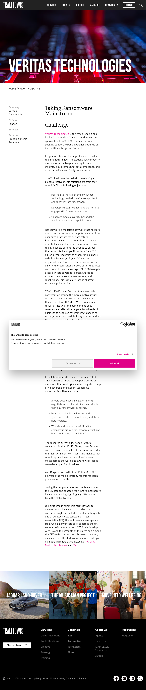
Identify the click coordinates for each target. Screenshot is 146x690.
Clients (66, 5)
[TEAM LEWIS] (13, 5)
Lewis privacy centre (38, 678)
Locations (100, 641)
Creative (45, 646)
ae (8, 678)
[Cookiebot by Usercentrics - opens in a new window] (122, 324)
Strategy (45, 652)
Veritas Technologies (57, 134)
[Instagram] (124, 678)
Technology (74, 646)
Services (51, 5)
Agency (99, 635)
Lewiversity (111, 5)
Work (23, 89)
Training (45, 658)
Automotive (74, 641)
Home (12, 89)
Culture (80, 5)
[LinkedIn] (132, 678)
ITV (86, 542)
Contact (129, 5)
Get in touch (16, 645)
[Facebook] (116, 678)
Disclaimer (20, 678)
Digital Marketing (50, 635)
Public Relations (50, 641)
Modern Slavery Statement (63, 678)
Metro (76, 545)
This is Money (59, 545)
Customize (71, 363)
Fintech (72, 652)
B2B (70, 635)
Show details (122, 354)
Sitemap (83, 678)
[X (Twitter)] (140, 678)
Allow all (114, 363)
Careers (99, 655)
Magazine (95, 5)
